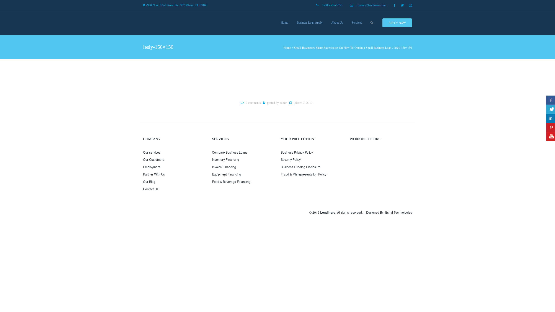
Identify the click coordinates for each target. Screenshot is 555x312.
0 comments (253, 102)
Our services (151, 152)
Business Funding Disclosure (300, 167)
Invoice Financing (224, 167)
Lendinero (327, 212)
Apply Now (397, 22)
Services (357, 22)
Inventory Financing (225, 159)
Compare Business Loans (229, 152)
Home (284, 22)
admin (283, 102)
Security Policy (291, 159)
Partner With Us (154, 174)
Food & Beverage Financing (231, 181)
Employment (151, 167)
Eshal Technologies (398, 212)
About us (337, 22)
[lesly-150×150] (277, 79)
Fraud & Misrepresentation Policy (303, 174)
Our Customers (153, 159)
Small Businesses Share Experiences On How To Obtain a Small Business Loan (342, 47)
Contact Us (150, 189)
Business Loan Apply (310, 22)
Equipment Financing (226, 174)
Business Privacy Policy (297, 152)
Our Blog (149, 181)
